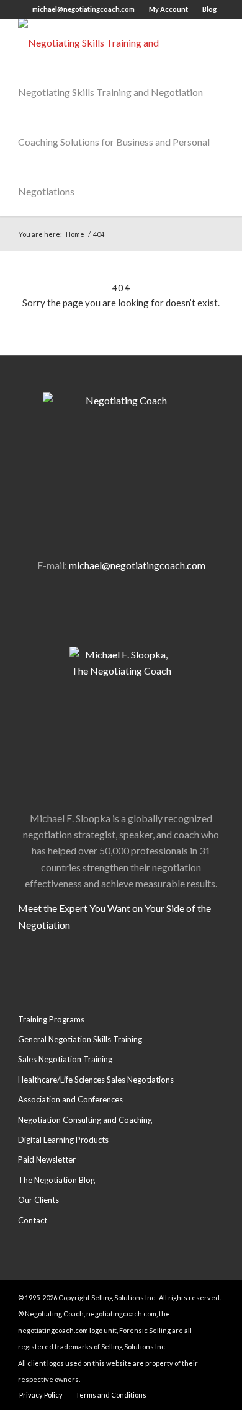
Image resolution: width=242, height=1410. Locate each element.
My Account (168, 9)
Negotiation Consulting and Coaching (85, 1120)
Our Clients (38, 1200)
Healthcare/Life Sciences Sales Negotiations (96, 1079)
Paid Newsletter (47, 1159)
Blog (209, 9)
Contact (32, 1220)
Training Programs (51, 1019)
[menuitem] (41, 1395)
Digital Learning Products (63, 1140)
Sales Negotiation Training (65, 1059)
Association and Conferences (70, 1099)
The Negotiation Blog (56, 1180)
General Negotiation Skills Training (80, 1039)
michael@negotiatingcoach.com (83, 9)
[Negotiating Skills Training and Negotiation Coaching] (100, 43)
